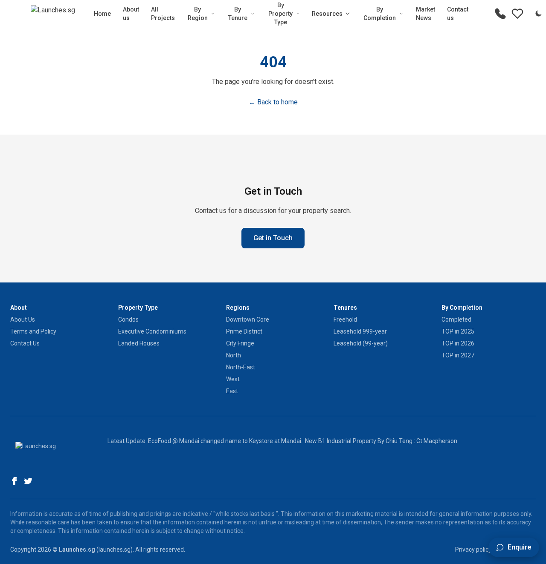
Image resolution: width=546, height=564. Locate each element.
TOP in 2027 (457, 355)
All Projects (163, 13)
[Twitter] (28, 481)
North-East (240, 367)
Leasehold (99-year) (361, 343)
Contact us (457, 13)
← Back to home (273, 102)
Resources (327, 13)
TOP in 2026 (457, 343)
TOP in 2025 (457, 331)
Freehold (345, 319)
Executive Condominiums (152, 331)
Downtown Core (247, 319)
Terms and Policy (33, 331)
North (233, 355)
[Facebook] (14, 481)
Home (102, 13)
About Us (22, 319)
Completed (456, 319)
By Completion (379, 13)
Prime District (244, 331)
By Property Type (280, 14)
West (233, 379)
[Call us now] (500, 14)
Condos (128, 319)
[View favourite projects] (517, 14)
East (232, 391)
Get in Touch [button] (273, 238)
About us (131, 13)
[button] (513, 547)
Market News (425, 13)
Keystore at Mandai (275, 440)
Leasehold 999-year (360, 331)
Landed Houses (139, 343)
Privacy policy (473, 549)
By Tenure (237, 13)
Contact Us (25, 343)
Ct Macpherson (436, 440)
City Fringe (240, 343)
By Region (198, 13)
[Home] (52, 13)
